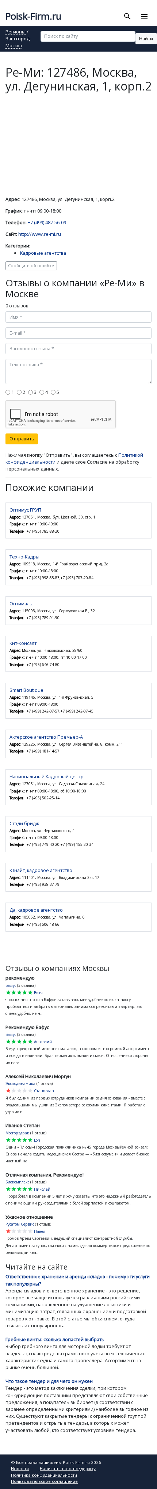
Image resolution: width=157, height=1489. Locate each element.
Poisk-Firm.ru (33, 16)
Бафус (10, 985)
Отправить (21, 438)
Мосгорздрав (17, 1132)
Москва (13, 46)
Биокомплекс (17, 1182)
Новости (20, 1468)
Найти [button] (146, 38)
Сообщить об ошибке (31, 265)
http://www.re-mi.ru (39, 234)
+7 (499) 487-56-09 (47, 222)
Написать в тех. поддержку (68, 1468)
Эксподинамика (20, 1083)
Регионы (15, 32)
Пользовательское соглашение (44, 1481)
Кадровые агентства (43, 253)
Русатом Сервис (19, 1224)
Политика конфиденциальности (44, 1475)
